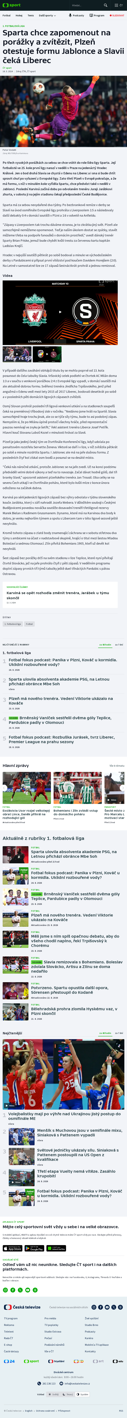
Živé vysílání (91, 1318)
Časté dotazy (11, 1351)
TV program (11, 1318)
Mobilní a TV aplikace (97, 1344)
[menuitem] (6, 15)
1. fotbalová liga (14, 26)
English (28, 1410)
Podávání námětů (54, 1344)
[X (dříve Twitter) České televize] (113, 1307)
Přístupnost (64, 1410)
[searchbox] (86, 5)
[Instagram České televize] (94, 1307)
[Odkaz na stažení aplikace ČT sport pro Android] (34, 1248)
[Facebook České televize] (100, 1307)
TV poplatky (51, 1325)
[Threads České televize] (120, 1307)
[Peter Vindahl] (63, 111)
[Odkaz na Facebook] (13, 1290)
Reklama (9, 1325)
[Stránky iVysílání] (56, 1362)
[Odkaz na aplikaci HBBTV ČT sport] (56, 1248)
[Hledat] (106, 5)
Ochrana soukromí (45, 1410)
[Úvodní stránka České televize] (22, 1307)
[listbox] (68, 1394)
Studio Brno (91, 1325)
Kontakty (90, 1351)
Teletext (9, 1331)
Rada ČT (8, 1338)
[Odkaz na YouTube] (27, 1290)
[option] (54, 1394)
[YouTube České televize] (107, 1307)
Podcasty (90, 1331)
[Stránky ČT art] (98, 1362)
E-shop (8, 1344)
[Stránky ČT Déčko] (79, 1362)
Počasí (48, 1338)
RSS (121, 1410)
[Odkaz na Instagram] (5, 1290)
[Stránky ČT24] (9, 1362)
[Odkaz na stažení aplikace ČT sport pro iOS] (12, 1248)
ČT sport (7, 67)
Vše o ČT (49, 1351)
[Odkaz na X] (20, 1290)
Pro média (50, 1318)
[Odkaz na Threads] (35, 1290)
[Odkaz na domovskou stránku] (16, 5)
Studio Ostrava (52, 1331)
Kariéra (89, 1338)
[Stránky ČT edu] (118, 1362)
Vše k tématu (117, 765)
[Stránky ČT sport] (31, 1362)
